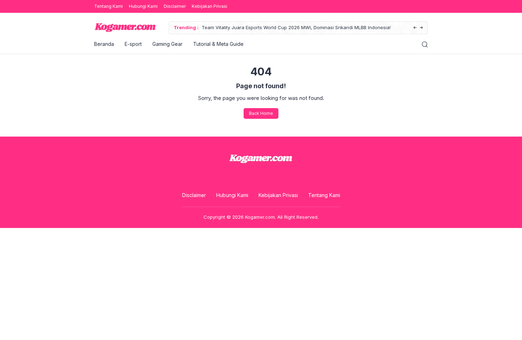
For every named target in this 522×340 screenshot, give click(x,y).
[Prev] (415, 28)
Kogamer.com (260, 217)
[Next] (421, 28)
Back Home (261, 113)
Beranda (104, 44)
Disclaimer (175, 6)
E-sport (133, 44)
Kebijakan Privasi (209, 6)
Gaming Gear (167, 44)
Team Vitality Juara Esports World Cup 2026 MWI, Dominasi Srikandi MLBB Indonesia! (296, 27)
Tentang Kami (108, 6)
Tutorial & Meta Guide (218, 44)
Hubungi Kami (143, 6)
